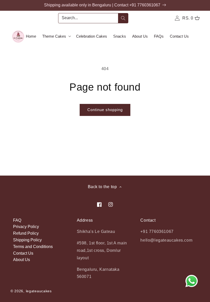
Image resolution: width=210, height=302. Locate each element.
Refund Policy (26, 233)
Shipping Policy (27, 240)
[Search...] (123, 18)
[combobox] (93, 18)
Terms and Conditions (33, 246)
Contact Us (23, 253)
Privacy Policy (26, 226)
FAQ (17, 220)
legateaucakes (39, 291)
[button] (56, 36)
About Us (21, 259)
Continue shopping (105, 109)
